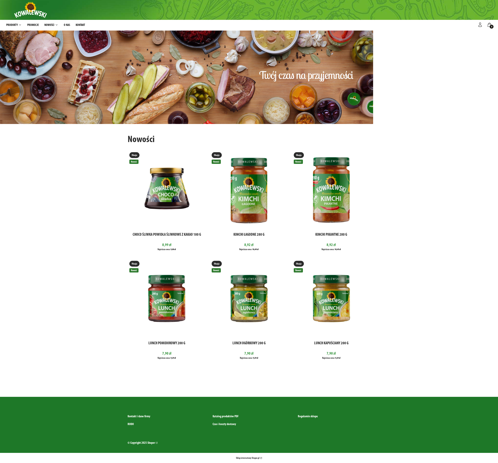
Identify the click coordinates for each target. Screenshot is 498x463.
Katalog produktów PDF (225, 416)
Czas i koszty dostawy (224, 424)
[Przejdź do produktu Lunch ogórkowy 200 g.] (249, 298)
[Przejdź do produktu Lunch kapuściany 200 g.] (331, 298)
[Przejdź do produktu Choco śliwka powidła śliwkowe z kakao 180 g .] (167, 189)
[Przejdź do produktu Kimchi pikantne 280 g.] (331, 189)
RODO (131, 424)
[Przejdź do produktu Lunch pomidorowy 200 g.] (167, 298)
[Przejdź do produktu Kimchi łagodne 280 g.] (249, 189)
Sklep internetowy (248, 458)
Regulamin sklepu (308, 416)
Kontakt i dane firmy (139, 416)
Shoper (151, 443)
